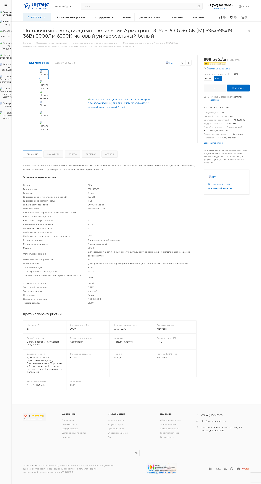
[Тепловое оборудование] (5, 57)
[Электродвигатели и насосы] (5, 105)
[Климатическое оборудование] (5, 46)
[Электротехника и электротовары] (5, 34)
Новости (66, 437)
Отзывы (109, 154)
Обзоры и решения (118, 433)
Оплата (73, 154)
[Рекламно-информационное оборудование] (5, 116)
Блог (110, 437)
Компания (69, 414)
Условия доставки (169, 428)
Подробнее (213, 100)
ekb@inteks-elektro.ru (213, 421)
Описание (32, 154)
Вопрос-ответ (167, 437)
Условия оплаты (168, 424)
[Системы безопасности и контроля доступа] (5, 93)
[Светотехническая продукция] (5, 14)
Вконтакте (136, 453)
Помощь (166, 414)
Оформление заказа (170, 420)
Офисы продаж (69, 424)
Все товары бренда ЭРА (220, 188)
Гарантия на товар (169, 433)
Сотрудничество (70, 428)
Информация (116, 414)
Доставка (91, 154)
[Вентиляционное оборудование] (5, 68)
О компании (68, 420)
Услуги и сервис (116, 424)
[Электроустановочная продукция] (5, 23)
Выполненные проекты (74, 433)
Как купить (53, 154)
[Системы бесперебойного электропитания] (5, 80)
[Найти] (199, 6)
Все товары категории (219, 184)
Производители (116, 428)
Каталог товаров (116, 420)
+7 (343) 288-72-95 (219, 5)
